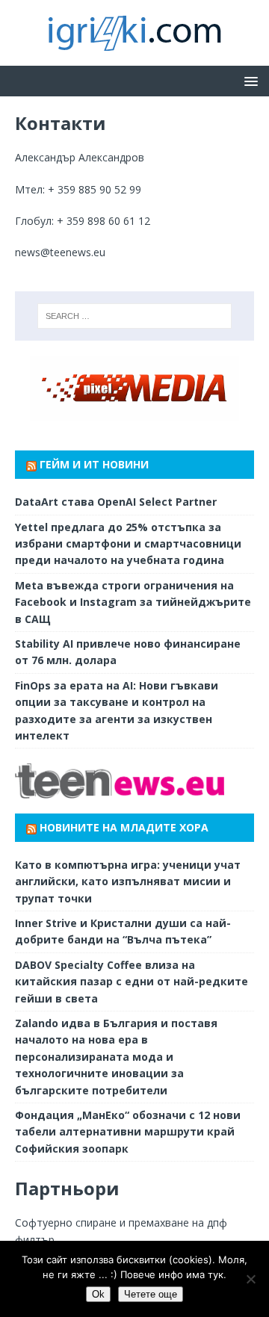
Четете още (150, 1294)
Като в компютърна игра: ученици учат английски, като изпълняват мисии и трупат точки (128, 881)
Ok (98, 1294)
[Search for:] (134, 316)
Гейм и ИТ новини (94, 464)
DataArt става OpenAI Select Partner (116, 502)
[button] (248, 80)
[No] (250, 1278)
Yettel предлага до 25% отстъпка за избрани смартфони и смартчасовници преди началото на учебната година (128, 544)
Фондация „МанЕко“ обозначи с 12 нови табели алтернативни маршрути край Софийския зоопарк (128, 1132)
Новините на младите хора (124, 827)
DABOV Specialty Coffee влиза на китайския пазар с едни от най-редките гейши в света (131, 981)
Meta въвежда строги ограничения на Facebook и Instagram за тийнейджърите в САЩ (133, 602)
